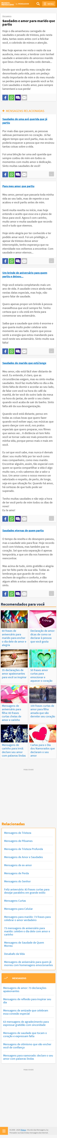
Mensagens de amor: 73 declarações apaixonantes (24, 989)
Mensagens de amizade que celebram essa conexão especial (25, 1012)
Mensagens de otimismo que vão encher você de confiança (27, 1045)
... (51, 174)
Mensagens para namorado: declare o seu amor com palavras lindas (28, 1057)
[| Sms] (18, 97)
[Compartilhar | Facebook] (5, 97)
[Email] (24, 97)
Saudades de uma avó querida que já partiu (24, 120)
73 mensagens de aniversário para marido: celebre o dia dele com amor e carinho (27, 931)
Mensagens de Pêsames (18, 841)
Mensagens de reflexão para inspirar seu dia (27, 1000)
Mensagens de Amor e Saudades (23, 857)
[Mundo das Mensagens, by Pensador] (15, 4)
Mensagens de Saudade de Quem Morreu (24, 944)
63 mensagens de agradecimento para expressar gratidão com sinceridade (26, 1023)
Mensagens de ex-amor (18, 865)
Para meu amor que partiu (18, 186)
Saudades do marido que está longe (24, 363)
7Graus (23, 1130)
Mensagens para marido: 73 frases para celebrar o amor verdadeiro (27, 918)
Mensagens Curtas (15, 900)
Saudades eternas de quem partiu (23, 530)
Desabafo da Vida (14, 954)
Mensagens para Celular (18, 909)
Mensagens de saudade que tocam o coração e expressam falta (25, 1034)
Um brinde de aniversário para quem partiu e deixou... (24, 274)
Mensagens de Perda (16, 873)
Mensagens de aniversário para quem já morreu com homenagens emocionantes (28, 963)
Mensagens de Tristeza (17, 833)
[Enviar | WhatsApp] (11, 97)
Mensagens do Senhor (17, 881)
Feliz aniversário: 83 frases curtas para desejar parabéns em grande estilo (26, 891)
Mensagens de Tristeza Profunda (23, 849)
